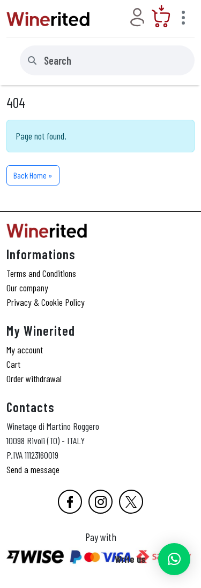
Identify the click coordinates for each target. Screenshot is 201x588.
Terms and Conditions (41, 273)
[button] (174, 559)
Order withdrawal (34, 378)
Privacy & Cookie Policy (45, 302)
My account (24, 349)
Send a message (32, 469)
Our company (27, 287)
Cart (13, 364)
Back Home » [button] (33, 175)
